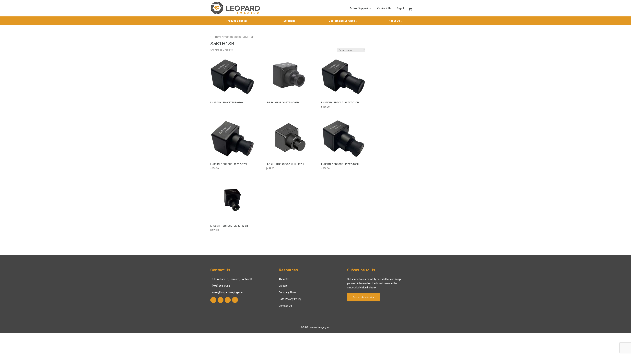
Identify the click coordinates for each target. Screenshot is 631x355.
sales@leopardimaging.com (227, 292)
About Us (394, 20)
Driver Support (359, 8)
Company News (288, 292)
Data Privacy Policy (290, 299)
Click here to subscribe (363, 297)
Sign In (401, 8)
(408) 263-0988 (221, 285)
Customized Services (342, 20)
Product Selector (236, 20)
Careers (283, 285)
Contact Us (384, 8)
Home (218, 37)
